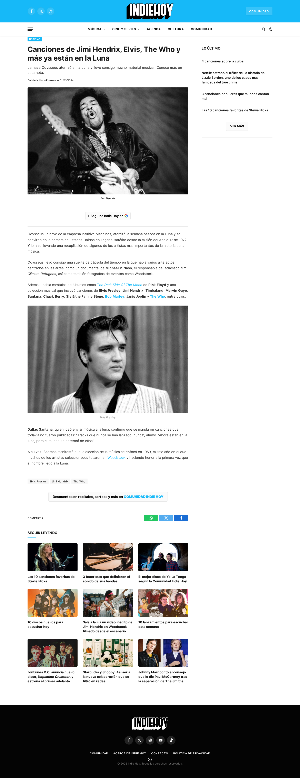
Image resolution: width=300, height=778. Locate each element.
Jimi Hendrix (60, 481)
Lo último (211, 48)
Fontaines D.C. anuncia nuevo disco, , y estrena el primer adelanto (51, 676)
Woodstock (117, 457)
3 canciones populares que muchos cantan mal (235, 96)
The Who (79, 481)
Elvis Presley (38, 481)
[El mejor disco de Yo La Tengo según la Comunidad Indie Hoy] (163, 557)
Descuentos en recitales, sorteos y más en (108, 497)
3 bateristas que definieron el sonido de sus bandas (106, 579)
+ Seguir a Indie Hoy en (106, 216)
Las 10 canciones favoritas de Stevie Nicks (51, 579)
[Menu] (30, 29)
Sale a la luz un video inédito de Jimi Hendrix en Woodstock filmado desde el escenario (107, 626)
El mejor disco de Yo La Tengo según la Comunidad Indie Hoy (162, 579)
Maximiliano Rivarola (43, 80)
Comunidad (259, 11)
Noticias (34, 39)
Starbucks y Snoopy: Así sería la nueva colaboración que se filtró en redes (106, 676)
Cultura (176, 29)
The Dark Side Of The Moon (119, 285)
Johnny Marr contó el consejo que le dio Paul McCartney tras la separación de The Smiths (162, 676)
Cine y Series (124, 29)
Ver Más (237, 126)
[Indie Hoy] (150, 11)
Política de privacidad (191, 753)
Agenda (154, 29)
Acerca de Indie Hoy (129, 753)
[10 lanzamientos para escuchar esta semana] (163, 603)
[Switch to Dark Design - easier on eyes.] (270, 29)
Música (94, 29)
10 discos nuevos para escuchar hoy (45, 624)
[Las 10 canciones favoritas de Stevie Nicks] (53, 557)
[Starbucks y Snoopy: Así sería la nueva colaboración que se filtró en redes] (108, 653)
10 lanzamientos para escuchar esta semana (163, 624)
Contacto (159, 753)
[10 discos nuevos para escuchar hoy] (53, 603)
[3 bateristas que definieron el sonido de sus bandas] (108, 557)
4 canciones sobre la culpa (222, 61)
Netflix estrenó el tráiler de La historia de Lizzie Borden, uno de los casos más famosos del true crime (233, 77)
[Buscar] (263, 29)
